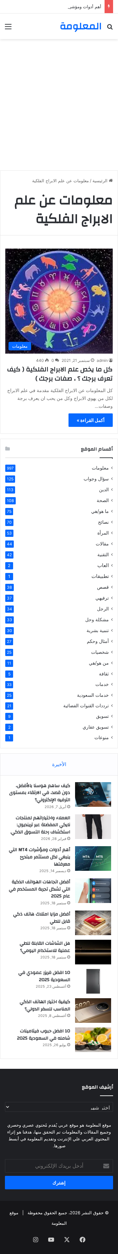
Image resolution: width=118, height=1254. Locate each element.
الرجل (103, 608)
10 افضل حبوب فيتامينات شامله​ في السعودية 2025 (43, 1035)
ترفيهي (102, 598)
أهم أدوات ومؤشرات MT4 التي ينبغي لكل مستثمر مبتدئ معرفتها (39, 857)
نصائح (103, 522)
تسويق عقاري (96, 727)
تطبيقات (100, 576)
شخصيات (100, 652)
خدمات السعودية (93, 695)
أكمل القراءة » (91, 420)
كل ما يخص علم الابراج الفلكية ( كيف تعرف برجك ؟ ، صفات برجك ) (60, 374)
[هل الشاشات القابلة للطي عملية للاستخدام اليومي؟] (93, 952)
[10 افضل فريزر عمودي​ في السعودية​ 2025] (93, 981)
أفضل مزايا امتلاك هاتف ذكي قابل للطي (41, 918)
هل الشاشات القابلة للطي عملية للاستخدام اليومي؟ (45, 947)
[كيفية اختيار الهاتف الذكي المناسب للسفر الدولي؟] (93, 1010)
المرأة (103, 533)
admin (102, 360)
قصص (103, 587)
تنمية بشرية (98, 630)
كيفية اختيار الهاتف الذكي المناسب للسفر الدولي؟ (45, 1005)
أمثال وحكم (98, 641)
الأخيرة (59, 764)
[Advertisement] (59, 105)
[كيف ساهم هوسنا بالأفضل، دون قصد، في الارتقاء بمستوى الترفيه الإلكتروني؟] (93, 794)
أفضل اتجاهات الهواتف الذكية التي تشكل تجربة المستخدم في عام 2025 (39, 889)
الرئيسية (100, 180)
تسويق (102, 716)
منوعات (101, 737)
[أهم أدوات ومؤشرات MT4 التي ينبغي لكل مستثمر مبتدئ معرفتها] (93, 858)
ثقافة (104, 673)
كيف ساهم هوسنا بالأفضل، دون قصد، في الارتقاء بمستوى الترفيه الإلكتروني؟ (39, 792)
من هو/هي (99, 663)
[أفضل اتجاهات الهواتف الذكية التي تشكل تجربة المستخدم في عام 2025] (93, 890)
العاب (103, 565)
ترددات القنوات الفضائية (86, 705)
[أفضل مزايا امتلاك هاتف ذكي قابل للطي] (93, 923)
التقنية (103, 554)
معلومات (100, 468)
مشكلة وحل (97, 619)
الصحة (103, 500)
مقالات (102, 543)
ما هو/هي (100, 511)
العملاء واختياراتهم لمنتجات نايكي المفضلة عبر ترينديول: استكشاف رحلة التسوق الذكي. (40, 825)
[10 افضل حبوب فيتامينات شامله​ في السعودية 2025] (93, 1039)
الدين (104, 489)
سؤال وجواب (96, 478)
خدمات (102, 684)
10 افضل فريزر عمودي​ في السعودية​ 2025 (44, 976)
